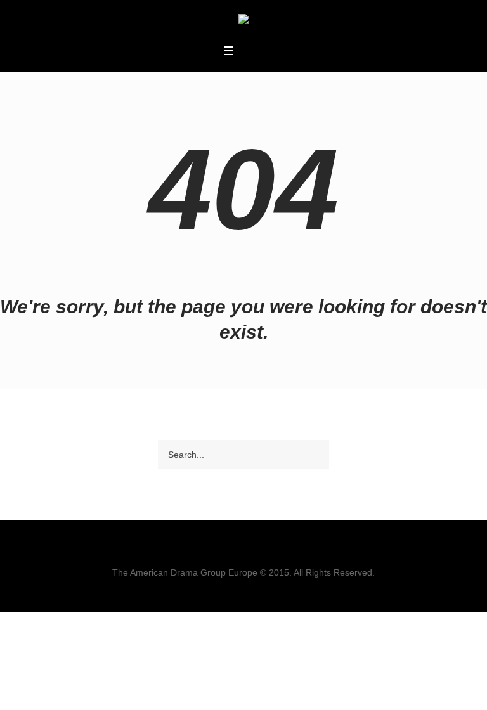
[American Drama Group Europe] (243, 21)
